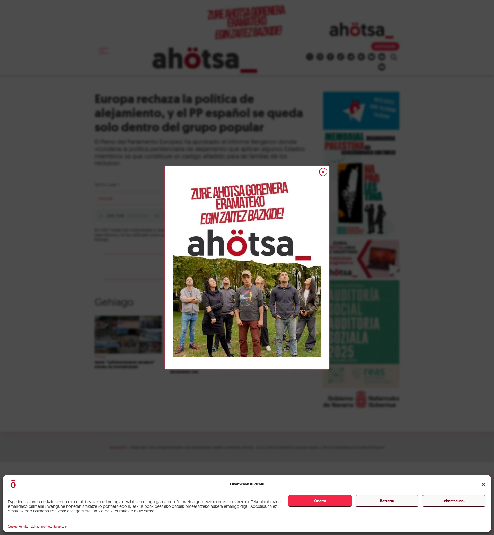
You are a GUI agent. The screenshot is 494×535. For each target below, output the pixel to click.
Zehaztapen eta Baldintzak (49, 526)
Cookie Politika (18, 526)
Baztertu (387, 500)
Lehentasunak (454, 500)
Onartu (320, 500)
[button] (483, 484)
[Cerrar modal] (323, 172)
